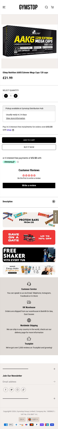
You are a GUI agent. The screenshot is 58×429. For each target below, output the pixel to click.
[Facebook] (6, 390)
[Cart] (52, 7)
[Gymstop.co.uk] (28, 7)
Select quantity (11, 90)
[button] (4, 7)
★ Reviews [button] (56, 216)
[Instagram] (18, 390)
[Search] (46, 7)
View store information (15, 118)
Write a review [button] (29, 185)
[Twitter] (12, 390)
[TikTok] (23, 390)
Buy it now (29, 147)
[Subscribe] (54, 382)
